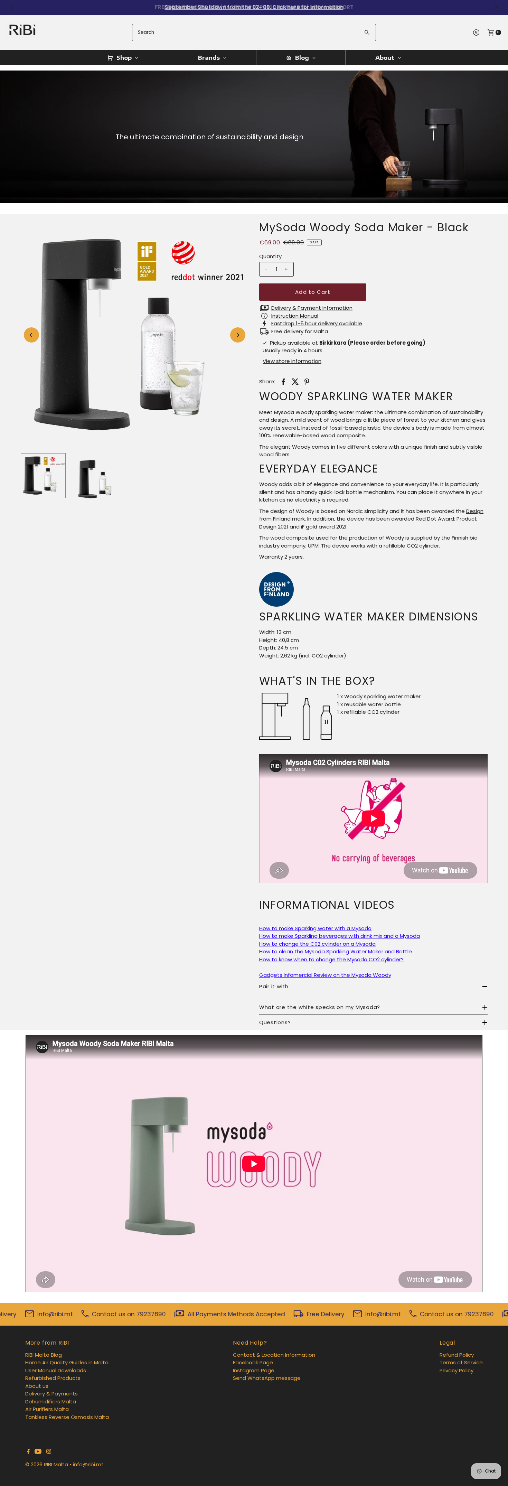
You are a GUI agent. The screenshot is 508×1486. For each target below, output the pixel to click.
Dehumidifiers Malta (50, 1401)
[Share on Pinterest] (307, 381)
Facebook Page (253, 1362)
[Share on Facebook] (283, 381)
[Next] (496, 7)
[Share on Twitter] (295, 381)
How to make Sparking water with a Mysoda (315, 928)
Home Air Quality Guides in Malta (67, 1362)
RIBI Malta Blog (43, 1354)
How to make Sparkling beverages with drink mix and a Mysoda (339, 936)
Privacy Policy (456, 1370)
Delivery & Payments (51, 1393)
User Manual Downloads (55, 1370)
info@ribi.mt (88, 1464)
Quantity (270, 256)
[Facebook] (28, 1452)
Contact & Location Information (274, 1354)
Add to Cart (312, 292)
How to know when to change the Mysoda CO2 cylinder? (331, 959)
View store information (292, 361)
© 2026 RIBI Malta (46, 1464)
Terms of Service (461, 1362)
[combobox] (254, 32)
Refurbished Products (53, 1378)
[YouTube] (38, 1452)
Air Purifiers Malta (47, 1409)
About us (36, 1386)
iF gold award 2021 (324, 526)
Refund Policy (457, 1354)
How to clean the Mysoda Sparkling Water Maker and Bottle (335, 951)
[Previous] (12, 7)
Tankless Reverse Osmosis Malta (67, 1417)
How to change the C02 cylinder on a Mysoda (317, 943)
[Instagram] (48, 1452)
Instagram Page (253, 1370)
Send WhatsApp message (267, 1378)
